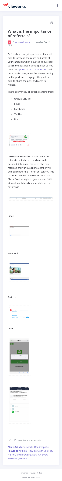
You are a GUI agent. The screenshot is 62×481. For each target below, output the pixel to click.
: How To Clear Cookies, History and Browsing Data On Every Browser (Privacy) (30, 454)
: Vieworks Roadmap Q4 (28, 446)
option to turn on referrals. (32, 69)
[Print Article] (51, 23)
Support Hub (36, 473)
